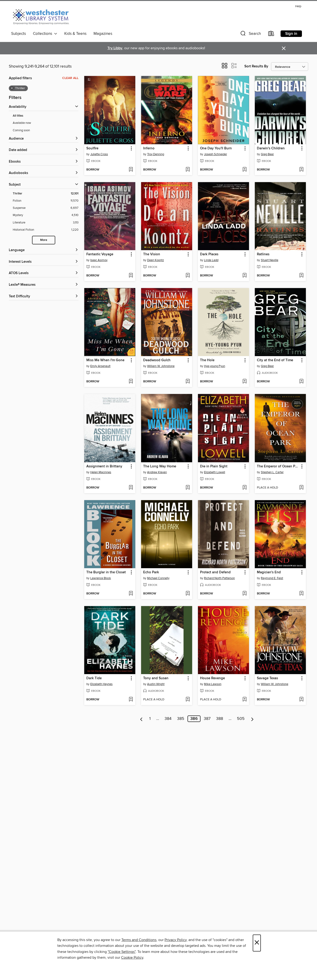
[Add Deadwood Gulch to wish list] (188, 382)
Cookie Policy (132, 957)
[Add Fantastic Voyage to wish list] (131, 276)
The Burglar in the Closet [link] (106, 572)
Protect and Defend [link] (215, 572)
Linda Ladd (211, 260)
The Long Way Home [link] (159, 466)
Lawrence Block (100, 578)
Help (298, 6)
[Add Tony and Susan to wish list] (188, 700)
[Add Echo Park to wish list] (188, 594)
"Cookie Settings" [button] (122, 951)
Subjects (18, 33)
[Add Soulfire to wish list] (131, 170)
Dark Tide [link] (94, 678)
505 (241, 718)
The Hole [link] (207, 360)
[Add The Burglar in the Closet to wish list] (131, 594)
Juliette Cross (99, 154)
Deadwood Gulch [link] (157, 360)
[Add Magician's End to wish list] (301, 594)
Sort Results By (256, 66)
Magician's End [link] (269, 572)
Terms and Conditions (138, 940)
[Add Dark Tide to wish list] (131, 700)
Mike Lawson (212, 684)
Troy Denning (155, 154)
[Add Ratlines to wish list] (301, 276)
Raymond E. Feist (272, 578)
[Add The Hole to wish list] (244, 382)
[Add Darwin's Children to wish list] (301, 170)
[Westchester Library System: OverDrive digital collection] (43, 16)
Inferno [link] (149, 148)
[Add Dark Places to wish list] (244, 276)
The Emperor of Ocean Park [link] (278, 466)
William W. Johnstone (161, 366)
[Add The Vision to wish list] (188, 276)
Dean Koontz (155, 260)
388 (219, 718)
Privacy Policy (176, 940)
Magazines (103, 33)
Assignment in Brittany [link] (104, 466)
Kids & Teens (75, 33)
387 (207, 718)
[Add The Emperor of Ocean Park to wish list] (301, 488)
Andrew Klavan (157, 472)
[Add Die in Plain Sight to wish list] (244, 488)
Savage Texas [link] (267, 678)
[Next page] (252, 719)
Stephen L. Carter (272, 472)
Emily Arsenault (100, 366)
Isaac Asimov (98, 260)
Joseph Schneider (215, 154)
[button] (250, 34)
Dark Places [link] (209, 254)
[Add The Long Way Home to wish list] (188, 488)
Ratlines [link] (263, 254)
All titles (18, 116)
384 (168, 718)
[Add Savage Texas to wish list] (301, 700)
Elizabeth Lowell (214, 472)
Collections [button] (43, 33)
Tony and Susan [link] (155, 678)
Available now (22, 123)
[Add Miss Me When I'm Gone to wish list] (131, 382)
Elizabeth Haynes (101, 684)
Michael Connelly (158, 578)
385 (180, 718)
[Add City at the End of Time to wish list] (301, 382)
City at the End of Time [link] (275, 360)
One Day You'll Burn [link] (216, 148)
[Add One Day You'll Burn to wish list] (244, 170)
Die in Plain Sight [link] (213, 466)
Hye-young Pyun (214, 366)
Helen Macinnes (100, 472)
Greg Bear (267, 154)
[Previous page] (141, 719)
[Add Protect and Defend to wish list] (244, 594)
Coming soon (21, 130)
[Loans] (271, 34)
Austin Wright (156, 684)
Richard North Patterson (219, 578)
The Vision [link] (151, 254)
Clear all (70, 78)
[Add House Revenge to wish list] (244, 700)
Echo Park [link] (151, 572)
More (43, 240)
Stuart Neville (269, 260)
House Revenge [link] (212, 678)
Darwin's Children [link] (271, 148)
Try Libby (114, 48)
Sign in (291, 33)
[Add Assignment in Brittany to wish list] (131, 488)
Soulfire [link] (92, 148)
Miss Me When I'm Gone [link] (105, 360)
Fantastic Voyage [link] (99, 254)
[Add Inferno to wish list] (188, 170)
